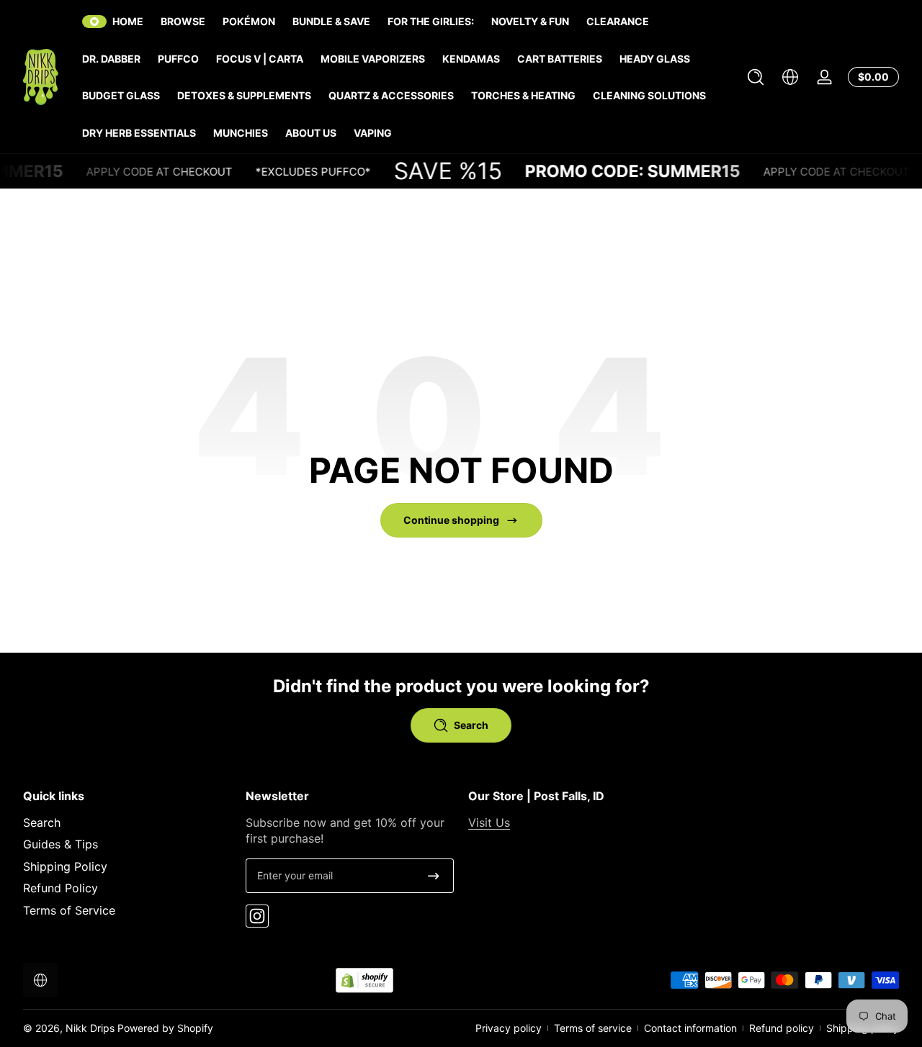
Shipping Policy (65, 866)
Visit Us (489, 822)
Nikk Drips (90, 1028)
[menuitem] (127, 822)
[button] (755, 77)
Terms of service (593, 1028)
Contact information (690, 1028)
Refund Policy (60, 888)
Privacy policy (508, 1028)
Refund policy (781, 1028)
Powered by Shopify (165, 1028)
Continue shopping (451, 520)
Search (42, 822)
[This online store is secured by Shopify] (364, 980)
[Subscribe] (433, 875)
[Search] (755, 77)
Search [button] (471, 725)
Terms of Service (69, 910)
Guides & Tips (60, 845)
